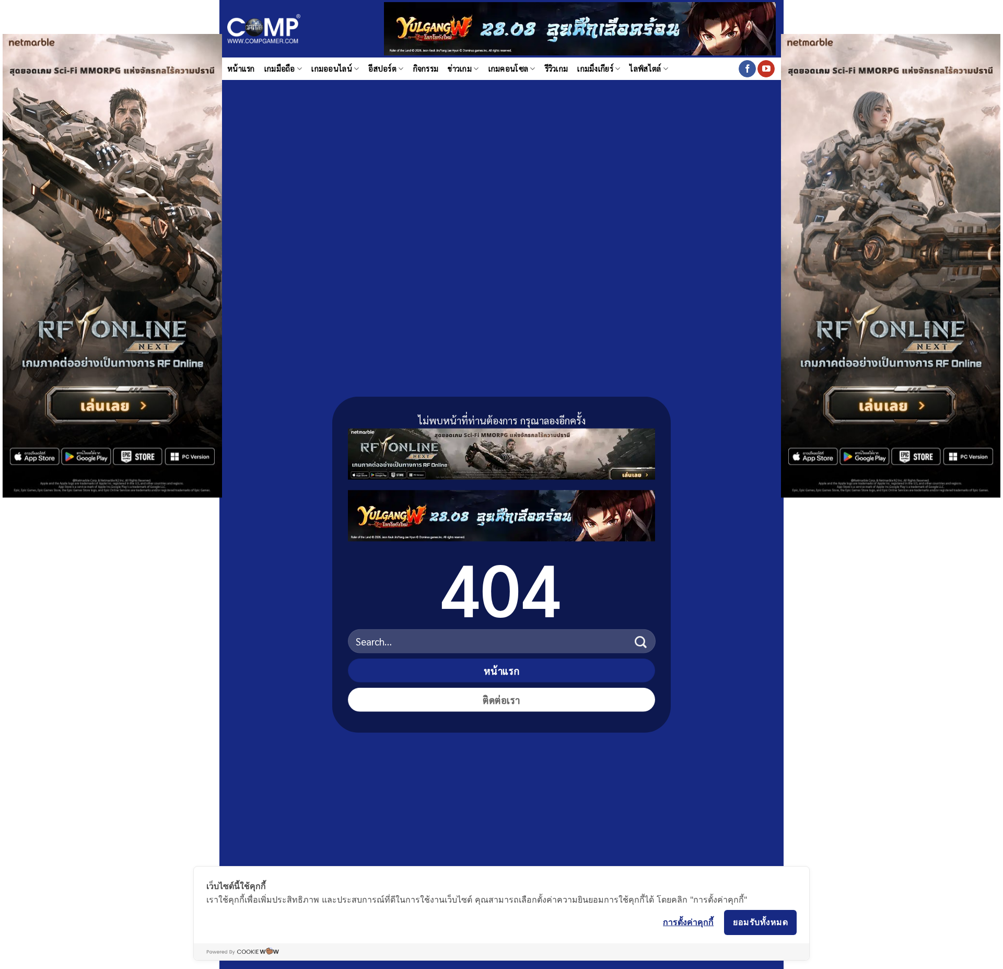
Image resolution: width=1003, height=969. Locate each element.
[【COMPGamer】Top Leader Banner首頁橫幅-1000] (580, 27)
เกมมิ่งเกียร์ (595, 68)
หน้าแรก (241, 68)
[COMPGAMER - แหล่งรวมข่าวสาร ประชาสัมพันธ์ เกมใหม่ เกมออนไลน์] (263, 29)
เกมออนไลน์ (331, 68)
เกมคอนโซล (508, 68)
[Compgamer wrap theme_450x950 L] (112, 264)
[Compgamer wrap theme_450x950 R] (890, 264)
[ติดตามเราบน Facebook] (747, 69)
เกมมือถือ (279, 68)
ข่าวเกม (460, 68)
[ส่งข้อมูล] (640, 641)
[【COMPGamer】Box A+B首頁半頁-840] (501, 513)
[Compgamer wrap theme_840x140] (501, 451)
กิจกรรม (426, 68)
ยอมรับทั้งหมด (760, 922)
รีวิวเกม (556, 68)
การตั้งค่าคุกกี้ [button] (688, 922)
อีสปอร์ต (382, 68)
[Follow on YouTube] (766, 69)
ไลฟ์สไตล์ (645, 68)
